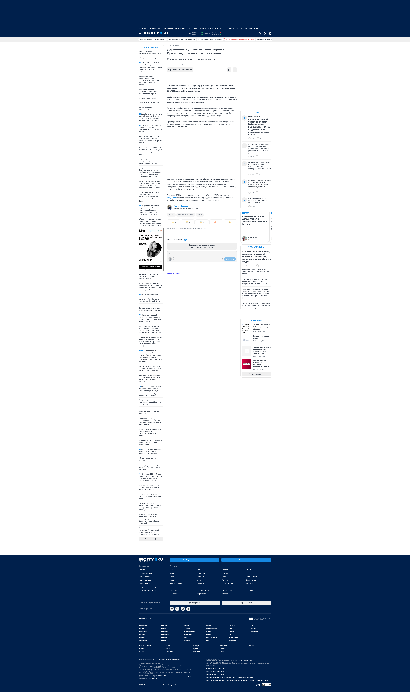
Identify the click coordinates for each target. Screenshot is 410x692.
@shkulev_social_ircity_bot (226, 662)
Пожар (200, 215)
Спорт (248, 573)
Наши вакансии (145, 580)
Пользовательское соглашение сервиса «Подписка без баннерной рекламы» (229, 677)
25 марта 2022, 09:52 (173, 64)
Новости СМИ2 (173, 274)
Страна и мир (251, 580)
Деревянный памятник (185, 215)
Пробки (205, 33)
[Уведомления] (264, 34)
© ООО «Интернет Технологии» (173, 685)
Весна (172, 577)
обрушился (172, 198)
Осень (224, 577)
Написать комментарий (182, 70)
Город (172, 580)
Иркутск (171, 215)
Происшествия (227, 583)
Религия (225, 594)
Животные (174, 590)
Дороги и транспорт (177, 583)
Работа (224, 587)
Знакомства (180, 28)
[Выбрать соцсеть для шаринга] (235, 69)
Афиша (211, 28)
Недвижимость (156, 28)
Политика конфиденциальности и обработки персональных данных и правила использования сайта (237, 680)
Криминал (201, 573)
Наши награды (144, 577)
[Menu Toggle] (140, 34)
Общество (225, 570)
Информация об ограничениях (215, 668)
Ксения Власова (181, 206)
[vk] (177, 609)
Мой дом (200, 583)
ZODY (251, 28)
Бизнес (172, 573)
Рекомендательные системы (215, 674)
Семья (248, 570)
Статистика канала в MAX (148, 590)
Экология (249, 583)
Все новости (144, 28)
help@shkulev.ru (152, 678)
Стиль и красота (252, 577)
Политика (225, 580)
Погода (189, 28)
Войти (174, 260)
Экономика (250, 587)
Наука (199, 587)
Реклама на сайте (145, 573)
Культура (200, 577)
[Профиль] (269, 34)
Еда (171, 587)
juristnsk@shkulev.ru (187, 677)
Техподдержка (144, 583)
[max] (183, 609)
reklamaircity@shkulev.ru (246, 660)
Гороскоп (219, 28)
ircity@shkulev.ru (162, 675)
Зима (199, 570)
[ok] (188, 609)
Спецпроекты (251, 590)
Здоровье (173, 594)
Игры (256, 28)
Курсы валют (230, 28)
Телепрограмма (200, 28)
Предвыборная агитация (148, 587)
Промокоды (169, 28)
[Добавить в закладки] (229, 69)
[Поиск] (259, 34)
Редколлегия (242, 28)
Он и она (225, 573)
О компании (143, 570)
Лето (199, 580)
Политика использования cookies (216, 671)
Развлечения (227, 590)
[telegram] (172, 609)
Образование (202, 594)
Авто (171, 570)
